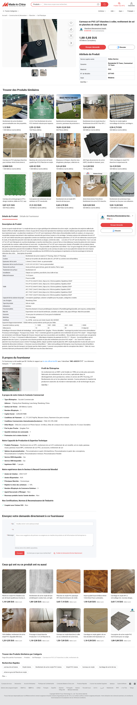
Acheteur (101, 11)
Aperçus (112, 683)
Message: (11, 535)
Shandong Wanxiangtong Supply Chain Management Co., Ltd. (96, 28)
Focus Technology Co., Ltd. (67, 694)
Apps (120, 11)
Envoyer (20, 553)
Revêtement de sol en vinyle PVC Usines (49, 667)
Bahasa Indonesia (73, 690)
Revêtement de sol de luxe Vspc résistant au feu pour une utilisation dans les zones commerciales (121, 200)
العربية (102, 688)
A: (13, 529)
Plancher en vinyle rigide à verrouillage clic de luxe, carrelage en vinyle (122, 122)
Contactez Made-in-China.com (65, 683)
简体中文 (23, 688)
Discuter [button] (123, 47)
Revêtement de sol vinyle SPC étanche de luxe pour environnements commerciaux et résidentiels (67, 200)
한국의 (95, 688)
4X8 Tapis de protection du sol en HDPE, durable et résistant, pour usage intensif (94, 161)
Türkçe (132, 688)
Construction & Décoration (18, 15)
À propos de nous (6, 683)
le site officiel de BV (50, 361)
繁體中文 (31, 688)
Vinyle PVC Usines (72, 667)
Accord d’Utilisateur (29, 683)
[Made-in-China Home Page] (13, 4)
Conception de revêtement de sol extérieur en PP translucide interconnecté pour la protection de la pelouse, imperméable (41, 200)
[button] (98, 4)
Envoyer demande (93, 47)
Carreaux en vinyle (88, 667)
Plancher (32, 15)
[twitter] (135, 683)
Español (53, 688)
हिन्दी (117, 688)
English (15, 688)
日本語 (38, 688)
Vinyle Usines (26, 667)
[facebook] (130, 683)
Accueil (4, 15)
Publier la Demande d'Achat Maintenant (68, 553)
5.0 (109, 219)
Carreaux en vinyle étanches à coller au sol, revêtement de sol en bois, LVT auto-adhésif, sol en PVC (68, 636)
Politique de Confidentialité (46, 683)
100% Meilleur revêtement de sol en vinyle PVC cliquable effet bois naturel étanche (13, 636)
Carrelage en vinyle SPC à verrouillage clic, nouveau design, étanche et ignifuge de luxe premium (123, 598)
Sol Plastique (41, 15)
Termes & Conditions (80, 697)
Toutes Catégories (11, 11)
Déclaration (18, 683)
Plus (3, 676)
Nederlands (110, 688)
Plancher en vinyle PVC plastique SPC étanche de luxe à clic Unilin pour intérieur (67, 598)
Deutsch (61, 688)
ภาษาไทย (124, 688)
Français (45, 688)
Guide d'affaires (121, 683)
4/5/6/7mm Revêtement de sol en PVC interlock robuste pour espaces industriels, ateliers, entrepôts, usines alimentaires (41, 122)
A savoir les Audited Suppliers (98, 683)
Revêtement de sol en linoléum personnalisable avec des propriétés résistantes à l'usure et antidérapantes (14, 122)
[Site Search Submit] (104, 4)
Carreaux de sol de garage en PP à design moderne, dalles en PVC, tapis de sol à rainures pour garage (15, 200)
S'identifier (131, 6)
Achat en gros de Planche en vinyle (15, 672)
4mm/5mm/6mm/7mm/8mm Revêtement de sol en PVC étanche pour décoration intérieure (94, 200)
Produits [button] (36, 4)
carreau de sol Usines (11, 667)
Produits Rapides (82, 683)
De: (13, 524)
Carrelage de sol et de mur (107, 667)
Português (69, 688)
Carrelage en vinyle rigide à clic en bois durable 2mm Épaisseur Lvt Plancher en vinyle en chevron (95, 636)
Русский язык (87, 688)
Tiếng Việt (62, 690)
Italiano (77, 688)
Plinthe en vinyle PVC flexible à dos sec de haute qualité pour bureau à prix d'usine (13, 598)
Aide (112, 11)
